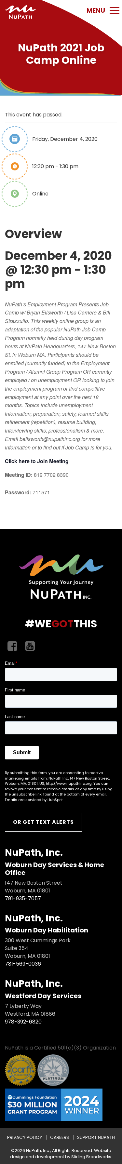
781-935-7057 (23, 898)
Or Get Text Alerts (43, 822)
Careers (59, 1137)
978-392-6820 (23, 1021)
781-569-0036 (23, 964)
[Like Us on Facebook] (12, 646)
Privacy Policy (24, 1137)
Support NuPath (96, 1137)
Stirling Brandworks (91, 1156)
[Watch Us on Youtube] (30, 646)
